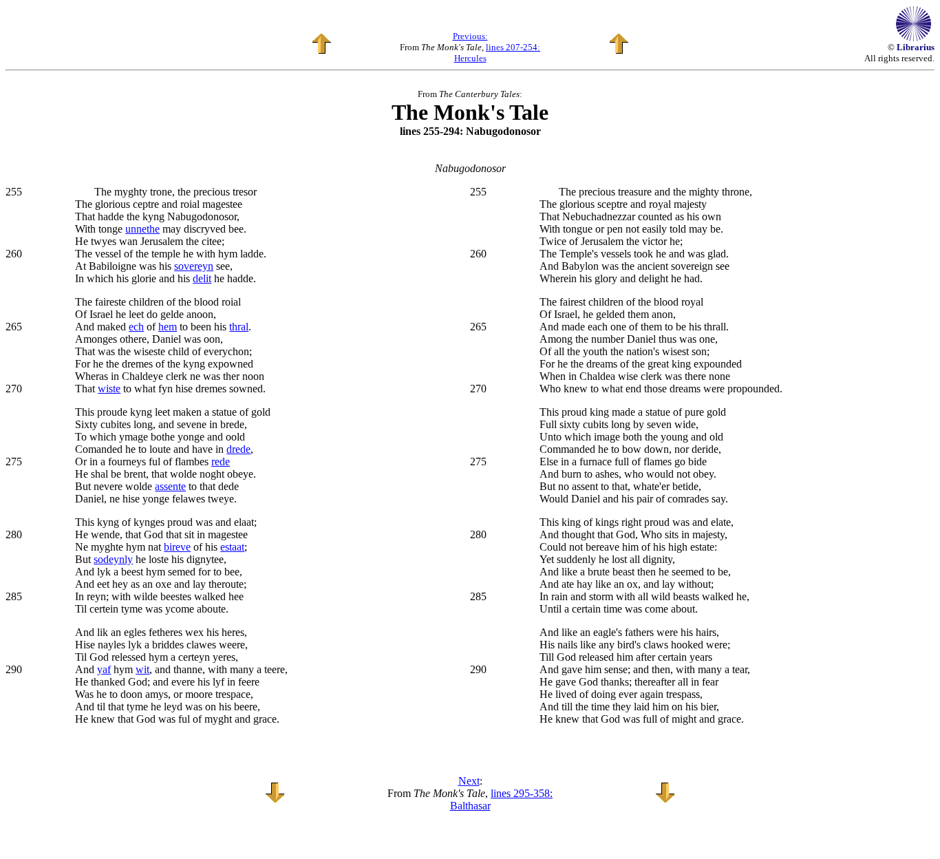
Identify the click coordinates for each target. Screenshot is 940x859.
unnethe (142, 229)
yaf (104, 669)
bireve (177, 547)
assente (170, 486)
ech (136, 326)
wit (142, 669)
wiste (109, 388)
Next (469, 781)
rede (220, 461)
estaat (232, 547)
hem (167, 326)
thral (238, 326)
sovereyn (193, 266)
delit (202, 278)
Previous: (470, 36)
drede (238, 449)
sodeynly (113, 559)
